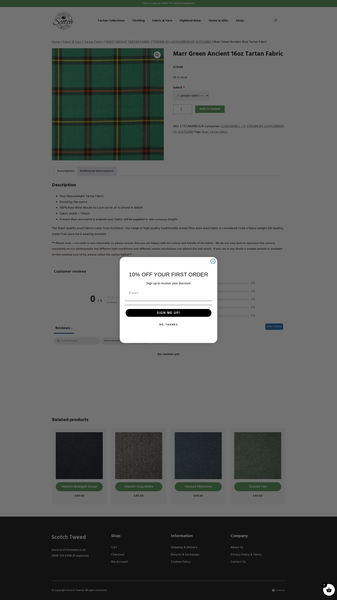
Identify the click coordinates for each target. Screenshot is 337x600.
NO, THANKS (168, 324)
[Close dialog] (213, 261)
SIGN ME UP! (168, 312)
